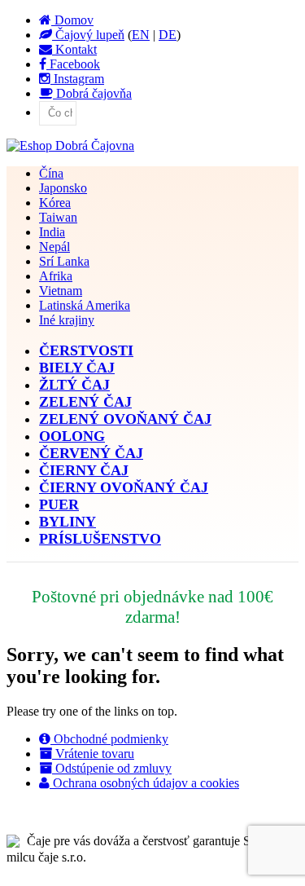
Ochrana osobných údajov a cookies (144, 783)
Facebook (73, 64)
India (52, 232)
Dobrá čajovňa (92, 93)
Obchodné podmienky (109, 739)
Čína (51, 173)
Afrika (55, 276)
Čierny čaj (84, 470)
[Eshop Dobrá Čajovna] (70, 145)
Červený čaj (91, 453)
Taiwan (58, 217)
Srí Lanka (64, 261)
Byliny (67, 522)
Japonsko (63, 188)
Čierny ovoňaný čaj (123, 487)
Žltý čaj (74, 385)
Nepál (54, 246)
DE (167, 35)
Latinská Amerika (84, 305)
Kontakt (74, 49)
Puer (59, 504)
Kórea (55, 202)
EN (141, 35)
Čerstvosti (86, 350)
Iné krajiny (66, 320)
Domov (72, 20)
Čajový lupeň (88, 35)
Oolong (72, 436)
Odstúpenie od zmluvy (112, 768)
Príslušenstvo (100, 539)
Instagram (77, 79)
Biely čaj (77, 367)
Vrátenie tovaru (93, 753)
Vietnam (60, 291)
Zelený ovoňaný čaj (125, 419)
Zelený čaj (85, 402)
